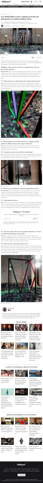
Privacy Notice (33, 221)
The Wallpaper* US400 (25, 6)
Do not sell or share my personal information (29, 471)
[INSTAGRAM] (11, 310)
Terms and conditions (26, 469)
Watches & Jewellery (31, 4)
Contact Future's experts (15, 469)
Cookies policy (6, 471)
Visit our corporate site (33, 479)
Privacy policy (35, 469)
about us (7, 469)
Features (23, 25)
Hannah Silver (7, 25)
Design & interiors (16, 4)
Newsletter (40, 57)
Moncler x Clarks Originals (37, 6)
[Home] (3, 4)
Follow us (34, 57)
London (37, 62)
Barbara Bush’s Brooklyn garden (13, 6)
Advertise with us (14, 471)
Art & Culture (23, 4)
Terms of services (15, 221)
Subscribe (36, 1)
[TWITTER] (9, 310)
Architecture (9, 4)
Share (3, 57)
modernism (10, 237)
